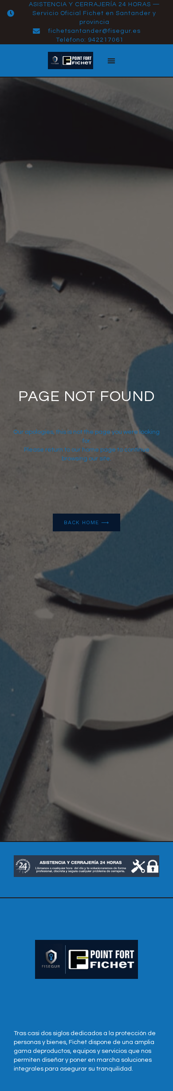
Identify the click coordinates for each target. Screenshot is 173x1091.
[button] (111, 60)
